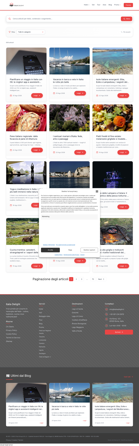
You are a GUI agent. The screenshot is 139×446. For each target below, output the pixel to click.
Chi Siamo (10, 327)
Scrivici (118, 332)
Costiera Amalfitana (79, 320)
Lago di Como (77, 316)
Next (100, 279)
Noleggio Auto (44, 316)
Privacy (8, 440)
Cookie (14, 440)
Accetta (50, 250)
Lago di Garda (77, 309)
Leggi (41, 423)
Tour (98, 5)
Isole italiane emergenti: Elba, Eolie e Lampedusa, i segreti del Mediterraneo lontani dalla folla (111, 82)
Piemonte (42, 347)
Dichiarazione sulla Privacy (71, 254)
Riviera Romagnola (79, 324)
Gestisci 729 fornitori (49, 244)
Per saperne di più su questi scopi (65, 244)
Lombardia (42, 340)
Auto (104, 5)
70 (93, 279)
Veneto (41, 333)
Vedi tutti (127, 377)
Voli (93, 5)
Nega (70, 250)
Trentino (41, 343)
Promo (116, 5)
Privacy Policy (11, 330)
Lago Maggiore (78, 327)
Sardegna (42, 353)
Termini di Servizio (13, 338)
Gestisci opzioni (89, 250)
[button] (97, 191)
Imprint (82, 254)
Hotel (86, 5)
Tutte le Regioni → (45, 357)
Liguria (41, 350)
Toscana (42, 336)
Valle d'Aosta (77, 331)
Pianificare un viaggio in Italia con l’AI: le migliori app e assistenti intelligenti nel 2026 (26, 82)
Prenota (128, 5)
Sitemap (9, 341)
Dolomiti (75, 313)
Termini (20, 440)
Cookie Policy (59, 254)
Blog (110, 5)
